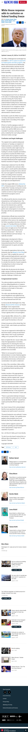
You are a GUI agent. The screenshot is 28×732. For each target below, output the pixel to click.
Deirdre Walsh (8, 20)
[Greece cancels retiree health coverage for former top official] (6, 613)
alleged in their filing (18, 252)
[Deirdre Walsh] (4, 496)
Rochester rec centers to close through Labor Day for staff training (18, 634)
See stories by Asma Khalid (16, 520)
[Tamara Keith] (4, 529)
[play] (2, 730)
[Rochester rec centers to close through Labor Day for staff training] (6, 634)
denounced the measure (13, 305)
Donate (23, 2)
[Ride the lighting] (6, 651)
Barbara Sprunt (9, 19)
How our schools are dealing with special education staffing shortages (18, 563)
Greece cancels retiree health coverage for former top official (18, 612)
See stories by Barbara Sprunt (17, 467)
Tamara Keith (8, 22)
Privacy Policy (6, 701)
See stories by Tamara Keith (16, 536)
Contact (4, 698)
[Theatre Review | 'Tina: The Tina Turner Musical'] (6, 669)
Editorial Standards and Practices (10, 707)
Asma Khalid (13, 509)
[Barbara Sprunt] (4, 460)
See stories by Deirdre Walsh (17, 503)
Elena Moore (13, 474)
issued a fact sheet (11, 226)
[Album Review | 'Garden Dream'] (6, 660)
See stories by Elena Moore (16, 487)
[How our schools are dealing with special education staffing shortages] (6, 564)
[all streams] (26, 730)
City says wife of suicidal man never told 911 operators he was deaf (19, 577)
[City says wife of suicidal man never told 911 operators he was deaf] (6, 578)
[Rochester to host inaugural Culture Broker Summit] (6, 622)
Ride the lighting (15, 648)
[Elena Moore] (4, 475)
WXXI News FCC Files (7, 704)
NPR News (8, 447)
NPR (16, 447)
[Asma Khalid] (4, 511)
